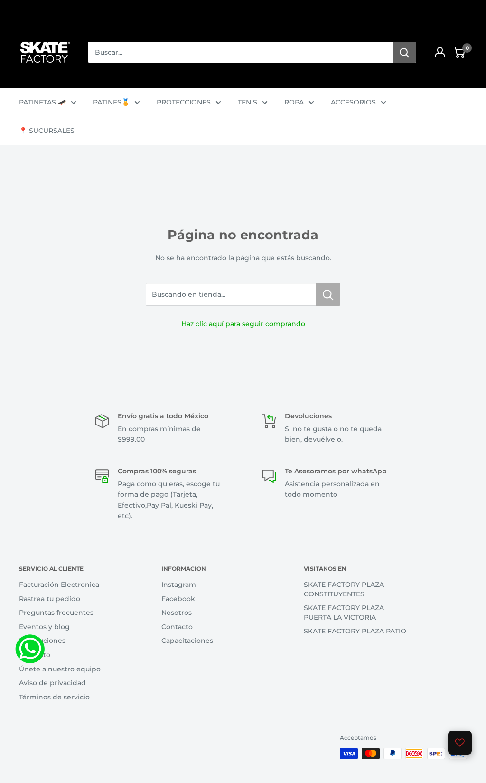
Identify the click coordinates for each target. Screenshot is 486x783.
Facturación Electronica (59, 584)
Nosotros (176, 612)
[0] (459, 52)
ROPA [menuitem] (294, 102)
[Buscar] (404, 52)
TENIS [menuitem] (247, 102)
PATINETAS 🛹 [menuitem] (42, 102)
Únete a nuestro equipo (60, 669)
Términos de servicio (54, 697)
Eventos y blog (44, 627)
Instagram (178, 584)
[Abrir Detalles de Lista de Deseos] (460, 743)
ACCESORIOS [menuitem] (353, 102)
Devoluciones (42, 640)
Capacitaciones (187, 640)
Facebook (178, 598)
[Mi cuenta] (440, 52)
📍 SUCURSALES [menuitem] (47, 130)
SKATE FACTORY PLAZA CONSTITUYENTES (344, 589)
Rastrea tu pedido (49, 598)
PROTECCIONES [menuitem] (184, 102)
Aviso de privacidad (52, 683)
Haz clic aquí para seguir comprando (243, 324)
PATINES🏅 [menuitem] (111, 102)
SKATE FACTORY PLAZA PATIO (355, 631)
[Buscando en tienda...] (328, 294)
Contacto (34, 655)
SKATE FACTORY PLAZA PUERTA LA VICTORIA (344, 613)
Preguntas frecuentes (56, 612)
